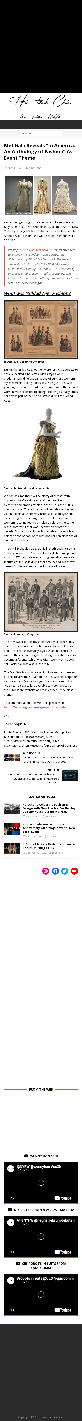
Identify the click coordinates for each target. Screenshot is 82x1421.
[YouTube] (74, 871)
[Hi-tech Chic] (41, 118)
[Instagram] (45, 871)
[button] (76, 124)
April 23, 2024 (33, 816)
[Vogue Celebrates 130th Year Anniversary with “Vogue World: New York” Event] (12, 829)
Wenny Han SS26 (44, 1156)
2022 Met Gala (38, 250)
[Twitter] (64, 871)
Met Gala (37, 231)
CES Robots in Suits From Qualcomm (44, 1265)
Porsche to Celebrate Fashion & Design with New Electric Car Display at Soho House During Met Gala (49, 808)
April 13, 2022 (15, 168)
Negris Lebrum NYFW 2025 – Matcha (44, 1210)
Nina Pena (35, 168)
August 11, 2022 (34, 836)
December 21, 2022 (36, 852)
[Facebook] (55, 871)
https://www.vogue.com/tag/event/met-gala (35, 707)
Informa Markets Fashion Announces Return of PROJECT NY (49, 846)
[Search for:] (41, 133)
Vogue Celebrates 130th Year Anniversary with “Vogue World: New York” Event (49, 828)
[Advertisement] (41, 48)
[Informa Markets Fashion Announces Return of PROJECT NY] (12, 848)
